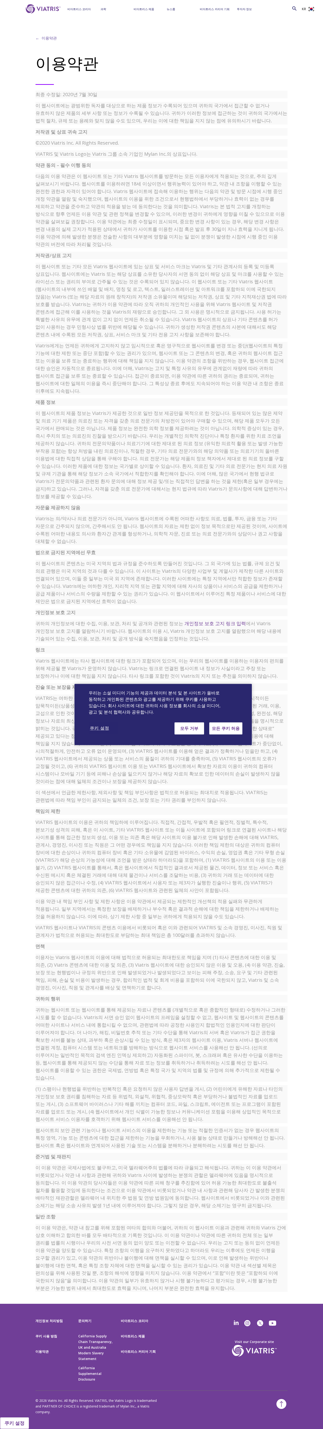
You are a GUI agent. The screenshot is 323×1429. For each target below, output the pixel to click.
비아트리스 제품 (144, 9)
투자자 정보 (244, 9)
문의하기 (85, 1320)
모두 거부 (189, 728)
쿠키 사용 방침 (46, 1336)
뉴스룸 (171, 9)
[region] (163, 714)
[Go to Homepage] (42, 16)
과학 (103, 9)
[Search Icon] (294, 8)
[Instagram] (247, 1323)
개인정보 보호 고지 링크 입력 (215, 623)
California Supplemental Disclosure (89, 1374)
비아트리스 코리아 (79, 9)
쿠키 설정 (14, 1423)
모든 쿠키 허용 (226, 728)
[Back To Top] (281, 1404)
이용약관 (49, 38)
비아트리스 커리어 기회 (215, 9)
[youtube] (273, 1323)
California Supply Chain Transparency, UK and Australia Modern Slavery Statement (95, 1347)
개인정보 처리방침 (49, 1320)
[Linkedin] (236, 1323)
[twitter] (260, 1323)
